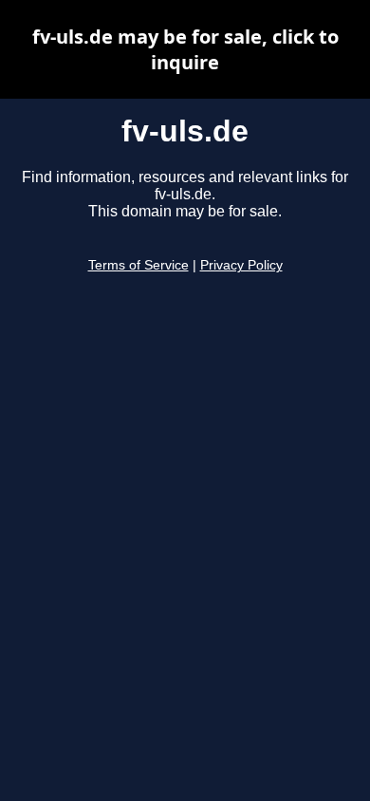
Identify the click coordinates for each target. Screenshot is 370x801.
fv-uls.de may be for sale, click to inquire (185, 49)
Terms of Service (138, 265)
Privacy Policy (241, 265)
